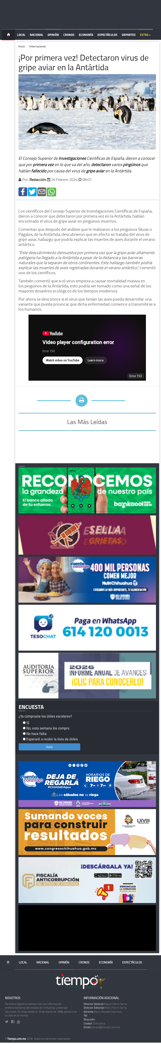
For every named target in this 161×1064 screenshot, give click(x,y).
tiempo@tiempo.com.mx (102, 1027)
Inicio (21, 46)
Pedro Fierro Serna (105, 1008)
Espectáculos (107, 34)
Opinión (53, 34)
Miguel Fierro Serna (105, 1004)
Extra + (145, 34)
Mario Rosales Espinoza (103, 1011)
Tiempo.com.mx (17, 1039)
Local (21, 34)
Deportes (129, 34)
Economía (86, 34)
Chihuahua (94, 1023)
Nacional (36, 34)
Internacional (37, 46)
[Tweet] (32, 191)
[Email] (41, 191)
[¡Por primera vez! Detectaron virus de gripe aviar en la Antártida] (22, 191)
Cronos (68, 34)
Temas (8, 45)
